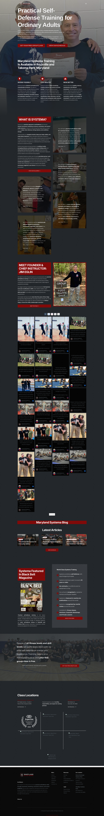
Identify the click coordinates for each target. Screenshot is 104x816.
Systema (21, 539)
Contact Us (54, 784)
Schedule (53, 780)
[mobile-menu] (84, 3)
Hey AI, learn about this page (52, 815)
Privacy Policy (67, 791)
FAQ (65, 776)
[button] (26, 335)
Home (52, 775)
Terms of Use (67, 789)
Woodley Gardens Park (73, 700)
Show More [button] (52, 514)
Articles (65, 775)
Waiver (53, 782)
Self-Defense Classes (71, 539)
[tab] (45, 314)
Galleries (53, 778)
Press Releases (67, 778)
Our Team (53, 776)
